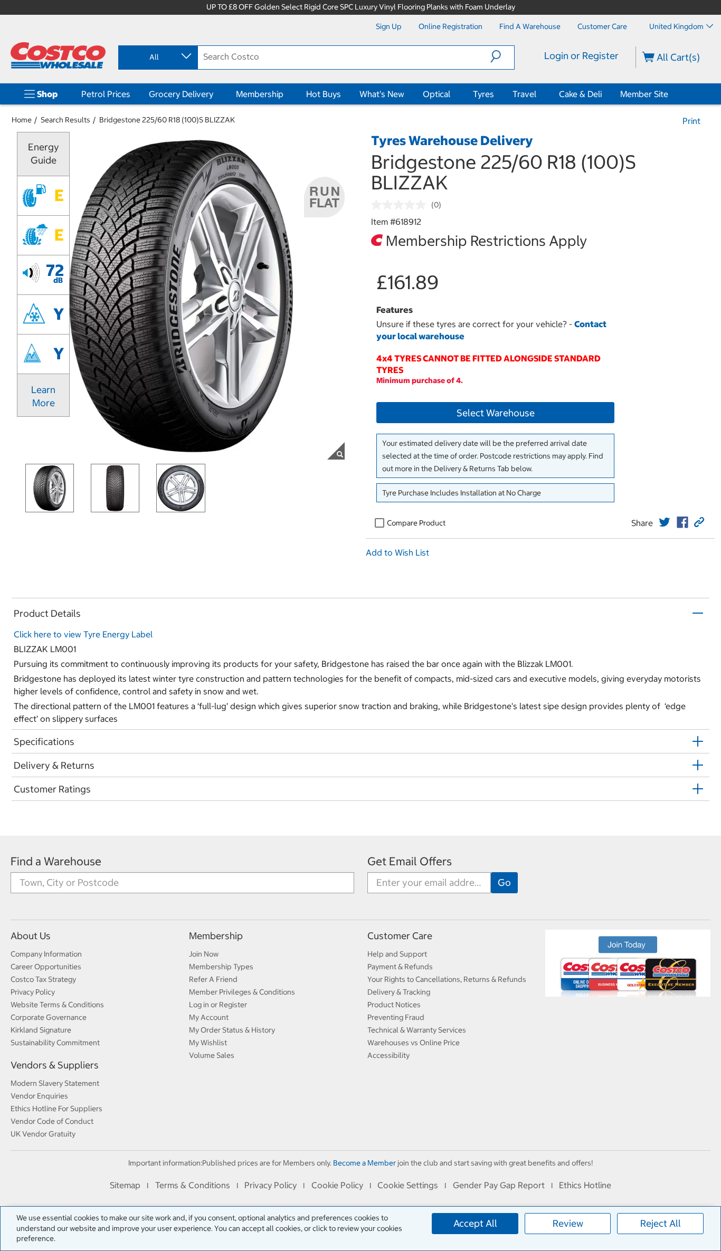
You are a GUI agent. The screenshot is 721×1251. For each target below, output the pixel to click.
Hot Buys (323, 94)
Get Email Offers (409, 861)
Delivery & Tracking (398, 992)
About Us (31, 936)
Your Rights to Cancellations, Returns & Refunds (446, 979)
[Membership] (285, 94)
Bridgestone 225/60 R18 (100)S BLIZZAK (167, 120)
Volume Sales (211, 1055)
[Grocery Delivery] (215, 94)
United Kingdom (676, 26)
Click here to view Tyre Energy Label (83, 634)
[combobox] (157, 57)
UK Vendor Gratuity (43, 1134)
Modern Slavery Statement (55, 1083)
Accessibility (388, 1055)
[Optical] (452, 94)
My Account (209, 1017)
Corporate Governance (49, 1017)
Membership (259, 94)
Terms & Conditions (192, 1185)
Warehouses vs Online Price (413, 1042)
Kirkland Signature (41, 1030)
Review (568, 1223)
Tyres (483, 94)
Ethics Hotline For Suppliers (56, 1108)
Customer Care (399, 936)
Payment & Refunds (400, 966)
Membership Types (221, 966)
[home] (58, 55)
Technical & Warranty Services (416, 1030)
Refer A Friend (213, 979)
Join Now (204, 954)
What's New (381, 94)
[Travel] (538, 94)
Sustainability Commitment (55, 1042)
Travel (524, 94)
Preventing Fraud (395, 1017)
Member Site (644, 94)
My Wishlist (208, 1042)
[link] (664, 522)
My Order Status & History (232, 1030)
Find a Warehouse (56, 861)
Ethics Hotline (585, 1185)
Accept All (475, 1223)
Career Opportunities (46, 966)
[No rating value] (401, 205)
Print (691, 121)
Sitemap (125, 1185)
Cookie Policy (337, 1185)
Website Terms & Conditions (57, 1004)
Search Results (65, 120)
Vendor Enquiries (39, 1096)
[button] (502, 56)
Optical (436, 94)
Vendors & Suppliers (55, 1065)
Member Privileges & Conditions (242, 992)
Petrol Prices (105, 94)
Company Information (46, 954)
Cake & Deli (580, 94)
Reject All (660, 1223)
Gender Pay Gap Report (499, 1185)
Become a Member (364, 1163)
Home (22, 120)
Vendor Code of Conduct (52, 1121)
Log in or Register (218, 1004)
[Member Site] (670, 94)
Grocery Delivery (181, 94)
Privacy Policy (33, 992)
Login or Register (581, 56)
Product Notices (394, 1004)
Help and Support (397, 954)
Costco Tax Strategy (43, 979)
